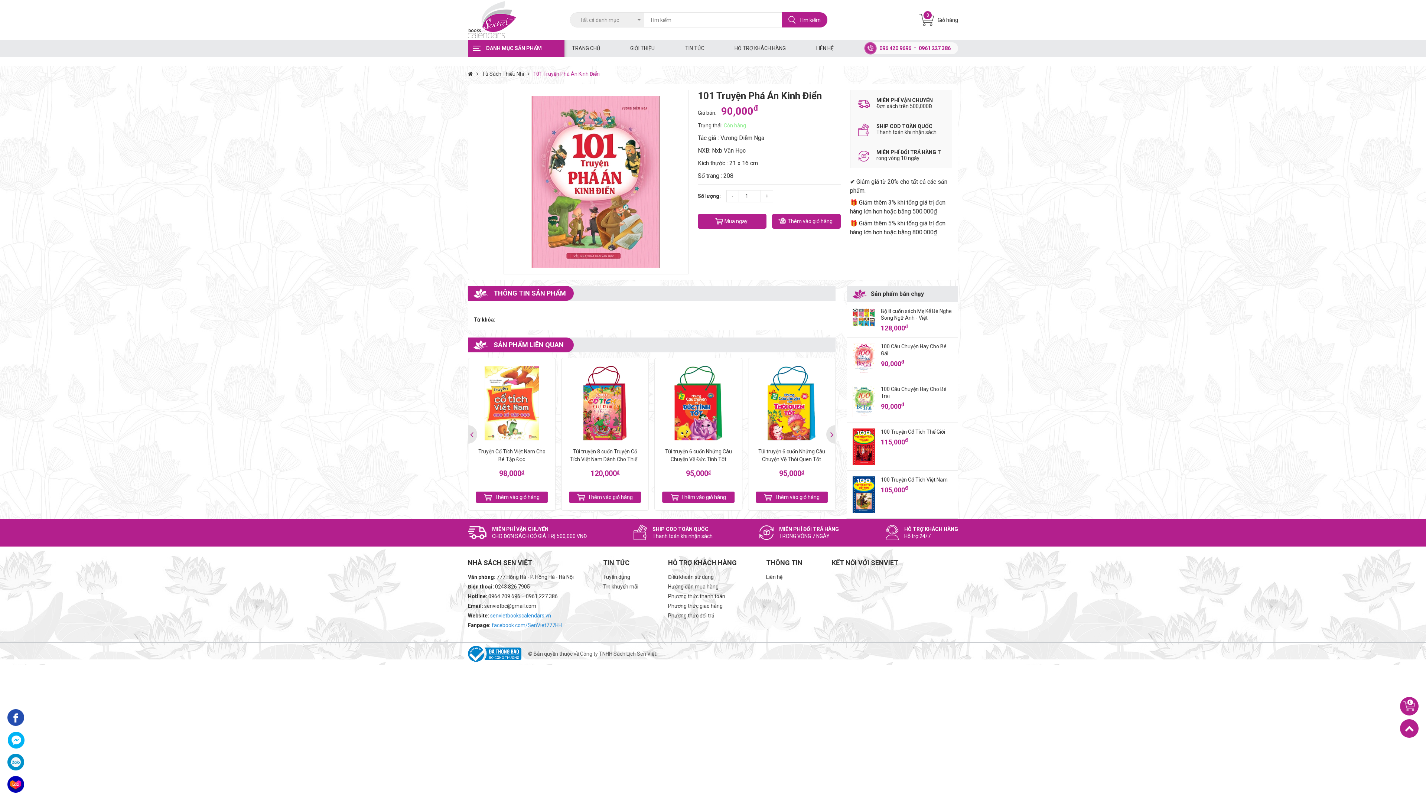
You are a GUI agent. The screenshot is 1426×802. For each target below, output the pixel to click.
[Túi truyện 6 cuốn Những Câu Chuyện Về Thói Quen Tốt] (791, 403)
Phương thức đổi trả (691, 616)
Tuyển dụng (616, 577)
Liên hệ (825, 48)
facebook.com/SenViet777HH (527, 625)
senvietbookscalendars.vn (520, 616)
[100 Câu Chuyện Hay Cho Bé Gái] (864, 358)
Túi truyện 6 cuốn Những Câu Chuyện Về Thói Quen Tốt (791, 455)
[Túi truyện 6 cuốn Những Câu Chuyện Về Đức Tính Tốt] (698, 403)
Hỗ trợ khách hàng (760, 48)
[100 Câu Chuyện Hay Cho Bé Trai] (864, 401)
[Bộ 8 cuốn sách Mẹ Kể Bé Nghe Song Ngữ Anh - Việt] (864, 317)
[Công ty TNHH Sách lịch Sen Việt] (516, 20)
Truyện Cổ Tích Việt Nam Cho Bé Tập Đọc (512, 455)
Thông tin (784, 563)
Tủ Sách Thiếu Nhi (503, 74)
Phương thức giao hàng (695, 606)
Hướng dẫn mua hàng (693, 587)
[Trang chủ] (472, 74)
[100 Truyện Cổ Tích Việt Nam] (864, 494)
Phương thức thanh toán (696, 596)
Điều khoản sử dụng (691, 577)
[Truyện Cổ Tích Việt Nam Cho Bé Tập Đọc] (511, 403)
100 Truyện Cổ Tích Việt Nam (914, 480)
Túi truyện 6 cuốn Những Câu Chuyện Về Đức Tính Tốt (698, 455)
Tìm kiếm (810, 20)
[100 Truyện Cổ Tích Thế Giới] (864, 446)
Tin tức (694, 48)
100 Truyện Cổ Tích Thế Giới (913, 432)
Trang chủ (586, 48)
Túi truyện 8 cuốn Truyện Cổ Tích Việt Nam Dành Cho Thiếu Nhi (605, 456)
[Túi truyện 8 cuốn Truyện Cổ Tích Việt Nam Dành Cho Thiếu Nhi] (604, 403)
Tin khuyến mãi (620, 587)
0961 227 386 (935, 48)
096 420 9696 (895, 48)
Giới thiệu (642, 48)
